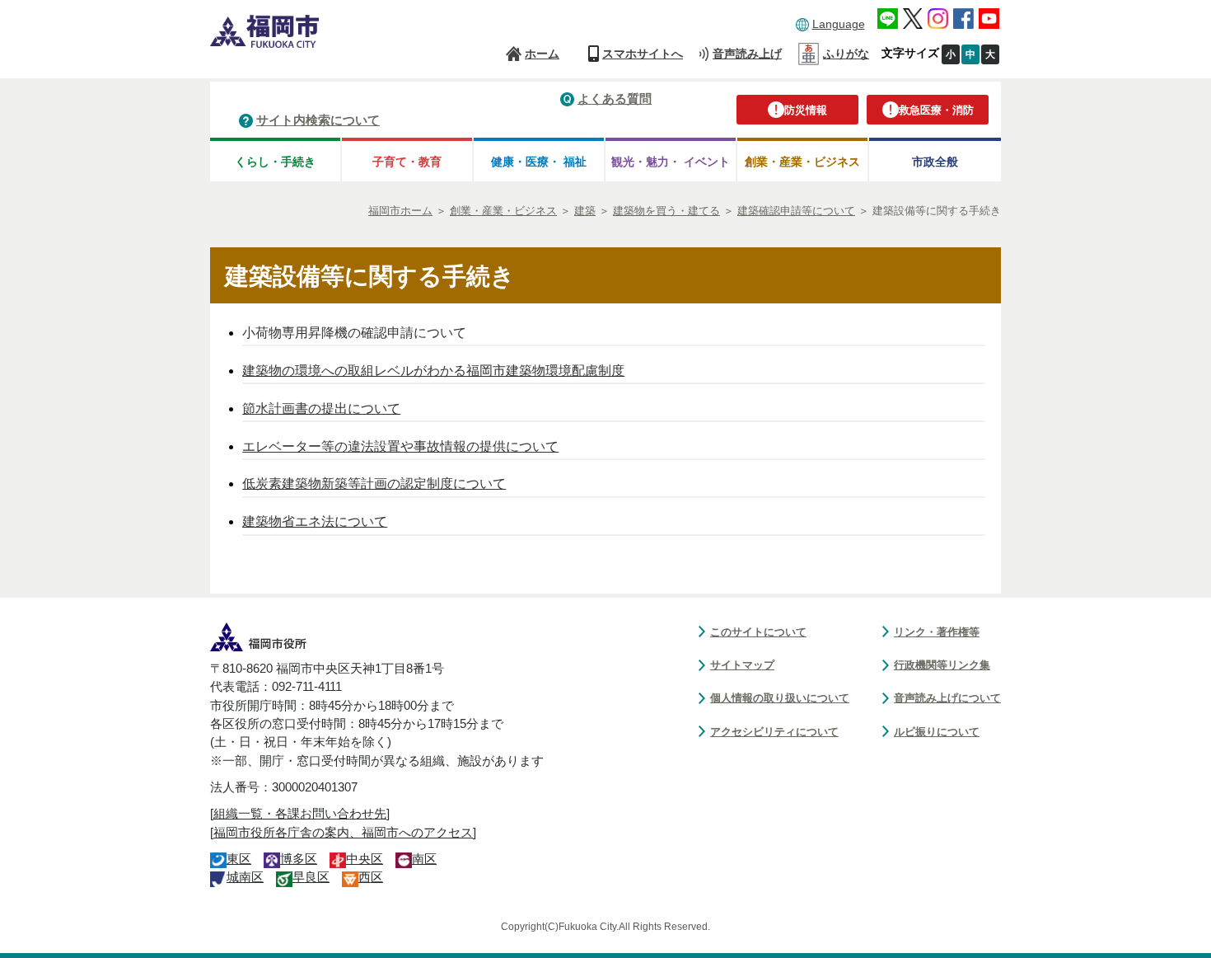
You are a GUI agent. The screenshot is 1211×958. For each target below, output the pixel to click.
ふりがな (846, 53)
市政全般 (935, 161)
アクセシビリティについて (774, 732)
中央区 (364, 859)
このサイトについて (758, 632)
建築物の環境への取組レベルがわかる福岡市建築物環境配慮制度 (433, 371)
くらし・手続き (275, 161)
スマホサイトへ (642, 53)
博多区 (298, 859)
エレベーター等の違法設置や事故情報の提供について (400, 446)
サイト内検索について (318, 120)
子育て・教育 (407, 161)
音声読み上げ (747, 53)
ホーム (542, 53)
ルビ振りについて (937, 732)
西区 (370, 877)
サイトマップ (742, 665)
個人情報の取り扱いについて (779, 698)
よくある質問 (614, 99)
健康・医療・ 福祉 (539, 161)
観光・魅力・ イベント (670, 161)
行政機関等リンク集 (942, 665)
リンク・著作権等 (937, 632)
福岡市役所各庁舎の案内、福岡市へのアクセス (343, 832)
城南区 (245, 877)
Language (838, 24)
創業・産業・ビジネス (802, 161)
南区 (424, 859)
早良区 (311, 877)
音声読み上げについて (947, 698)
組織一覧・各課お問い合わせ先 (299, 813)
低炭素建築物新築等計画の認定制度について (374, 484)
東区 (239, 859)
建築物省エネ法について (314, 521)
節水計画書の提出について (321, 409)
